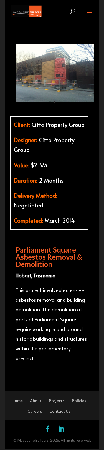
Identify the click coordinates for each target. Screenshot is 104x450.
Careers (34, 411)
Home (17, 400)
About (36, 400)
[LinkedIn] (61, 429)
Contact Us (59, 411)
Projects (57, 400)
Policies (79, 400)
